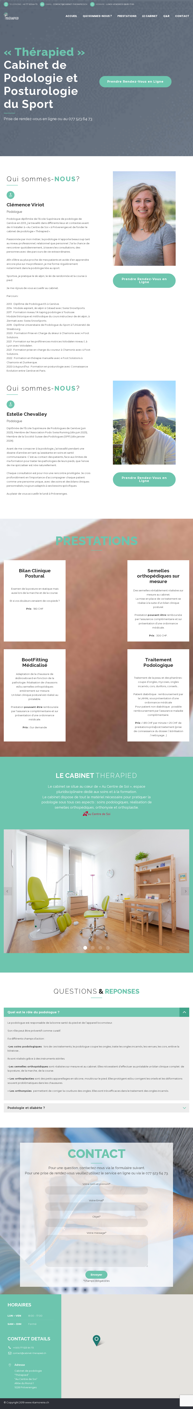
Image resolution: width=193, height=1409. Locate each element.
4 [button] (108, 948)
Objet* (96, 1216)
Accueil (71, 16)
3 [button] (100, 948)
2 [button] (93, 948)
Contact (182, 16)
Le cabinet (150, 16)
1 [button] (85, 948)
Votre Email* (96, 1200)
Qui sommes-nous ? (97, 16)
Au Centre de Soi (37, 227)
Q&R (166, 16)
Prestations (126, 16)
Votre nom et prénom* (96, 1183)
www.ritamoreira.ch (37, 1402)
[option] (96, 891)
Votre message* (96, 1232)
